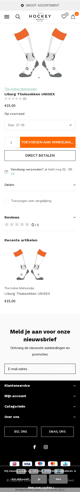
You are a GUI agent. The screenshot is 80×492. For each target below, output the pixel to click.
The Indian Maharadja (20, 89)
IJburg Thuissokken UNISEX (27, 294)
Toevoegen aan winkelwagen (48, 142)
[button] (6, 16)
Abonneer (62, 369)
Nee (58, 479)
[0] (73, 16)
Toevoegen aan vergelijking (31, 201)
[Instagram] (46, 447)
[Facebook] (34, 447)
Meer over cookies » (41, 487)
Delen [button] (9, 185)
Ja (39, 479)
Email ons (57, 431)
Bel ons (20, 431)
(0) (24, 98)
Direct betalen (40, 155)
